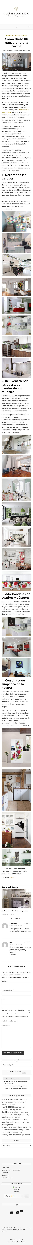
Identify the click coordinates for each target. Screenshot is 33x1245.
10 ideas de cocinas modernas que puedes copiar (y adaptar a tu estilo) (14, 1102)
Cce (10, 942)
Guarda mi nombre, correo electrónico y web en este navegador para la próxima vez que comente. (16, 1011)
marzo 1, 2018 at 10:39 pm (15, 944)
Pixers (12, 877)
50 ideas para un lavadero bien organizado (15, 911)
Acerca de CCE (7, 1178)
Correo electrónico (7, 990)
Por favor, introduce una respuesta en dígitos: (15, 1016)
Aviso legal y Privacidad (11, 1170)
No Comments (27, 883)
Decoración (22, 35)
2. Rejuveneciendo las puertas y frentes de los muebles (16, 1082)
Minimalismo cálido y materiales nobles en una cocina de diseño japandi (15, 1122)
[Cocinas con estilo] (16, 11)
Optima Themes (21, 1242)
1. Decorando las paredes (12, 1079)
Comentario (6, 1025)
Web (3, 999)
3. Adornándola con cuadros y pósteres (16, 1086)
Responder (28, 923)
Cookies (5, 1173)
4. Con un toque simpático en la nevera (16, 1088)
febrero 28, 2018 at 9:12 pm (15, 925)
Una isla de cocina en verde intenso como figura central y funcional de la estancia (15, 1114)
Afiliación (5, 1175)
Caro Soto (13, 924)
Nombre (5, 981)
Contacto (5, 1168)
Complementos (11, 35)
